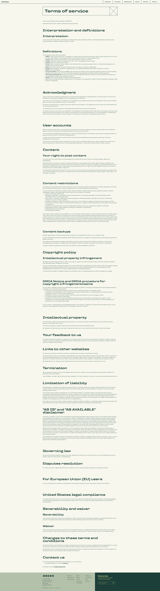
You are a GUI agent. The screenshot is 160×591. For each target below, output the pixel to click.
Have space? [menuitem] (117, 1)
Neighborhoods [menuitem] (127, 1)
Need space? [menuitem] (108, 1)
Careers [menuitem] (78, 579)
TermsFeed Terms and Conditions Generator (98, 73)
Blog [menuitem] (86, 579)
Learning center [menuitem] (89, 577)
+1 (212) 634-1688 (46, 578)
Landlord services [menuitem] (70, 579)
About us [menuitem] (137, 1)
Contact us (65, 563)
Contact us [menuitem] (154, 1)
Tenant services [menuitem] (70, 577)
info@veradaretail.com (48, 268)
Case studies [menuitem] (79, 581)
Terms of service (57, 587)
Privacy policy (51, 587)
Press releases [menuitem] (79, 582)
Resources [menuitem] (145, 1)
